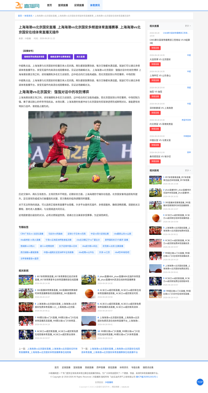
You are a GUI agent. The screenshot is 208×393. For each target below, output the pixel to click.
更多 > (188, 26)
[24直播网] (27, 5)
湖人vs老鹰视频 (47, 246)
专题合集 (135, 367)
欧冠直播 (112, 367)
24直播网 (109, 382)
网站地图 (115, 387)
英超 (189, 88)
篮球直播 (63, 5)
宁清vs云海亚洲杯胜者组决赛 (58, 240)
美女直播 (81, 57)
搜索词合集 (148, 367)
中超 (189, 55)
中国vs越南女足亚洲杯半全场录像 (59, 252)
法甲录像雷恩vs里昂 (30, 258)
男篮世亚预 (186, 120)
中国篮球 (187, 136)
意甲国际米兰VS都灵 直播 (116, 240)
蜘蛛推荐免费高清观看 (34, 57)
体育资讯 (95, 5)
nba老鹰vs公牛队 (86, 252)
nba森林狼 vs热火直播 (30, 240)
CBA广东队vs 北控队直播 (32, 234)
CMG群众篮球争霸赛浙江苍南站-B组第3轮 (177, 33)
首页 (49, 5)
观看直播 (155, 48)
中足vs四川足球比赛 (100, 234)
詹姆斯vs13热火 (28, 246)
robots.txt (125, 387)
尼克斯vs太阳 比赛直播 (113, 246)
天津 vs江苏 (104, 252)
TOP (200, 382)
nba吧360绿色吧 (122, 252)
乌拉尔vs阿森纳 (55, 234)
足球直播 (79, 5)
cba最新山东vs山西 (122, 234)
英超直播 (89, 367)
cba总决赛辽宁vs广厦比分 (88, 240)
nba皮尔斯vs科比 (89, 246)
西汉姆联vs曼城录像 (30, 252)
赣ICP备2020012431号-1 (147, 377)
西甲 (189, 152)
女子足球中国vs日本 (68, 246)
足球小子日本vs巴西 (77, 234)
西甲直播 (101, 367)
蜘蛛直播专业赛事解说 (60, 57)
